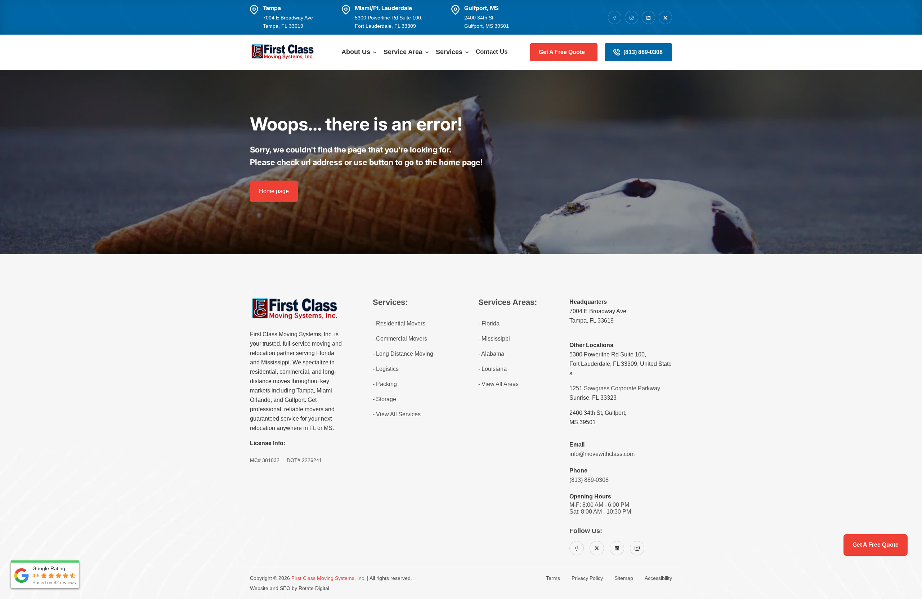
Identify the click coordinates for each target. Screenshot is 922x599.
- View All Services (397, 414)
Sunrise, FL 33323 (593, 398)
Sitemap (623, 578)
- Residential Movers (399, 323)
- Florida (489, 323)
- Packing (385, 384)
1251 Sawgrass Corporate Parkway (614, 388)
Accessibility (658, 578)
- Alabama (491, 354)
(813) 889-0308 (643, 52)
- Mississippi (494, 339)
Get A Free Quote (562, 52)
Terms (553, 578)
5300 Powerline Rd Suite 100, (607, 354)
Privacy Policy (587, 578)
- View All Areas (498, 384)
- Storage (384, 399)
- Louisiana (492, 369)
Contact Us (491, 51)
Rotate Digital (314, 588)
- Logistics (386, 369)
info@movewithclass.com (602, 454)
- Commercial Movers (400, 339)
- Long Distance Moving (403, 354)
